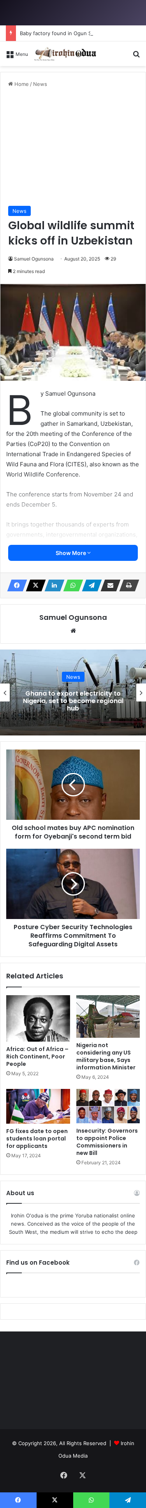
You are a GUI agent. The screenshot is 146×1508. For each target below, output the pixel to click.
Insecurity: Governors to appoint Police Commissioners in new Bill (107, 1142)
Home (21, 84)
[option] (73, 692)
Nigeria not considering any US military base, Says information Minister (105, 1056)
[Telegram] (89, 585)
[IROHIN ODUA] (65, 54)
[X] (33, 585)
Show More (71, 553)
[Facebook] (15, 585)
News (40, 84)
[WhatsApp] (71, 585)
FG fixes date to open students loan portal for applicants (37, 1138)
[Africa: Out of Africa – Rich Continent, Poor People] (38, 1018)
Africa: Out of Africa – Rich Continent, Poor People (37, 1056)
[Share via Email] (108, 585)
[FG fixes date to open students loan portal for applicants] (38, 1106)
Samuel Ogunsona (34, 259)
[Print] (127, 585)
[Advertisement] (73, 147)
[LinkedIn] (52, 585)
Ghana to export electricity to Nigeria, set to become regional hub (73, 701)
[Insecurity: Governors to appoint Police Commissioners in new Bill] (108, 1106)
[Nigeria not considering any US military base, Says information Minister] (108, 1016)
